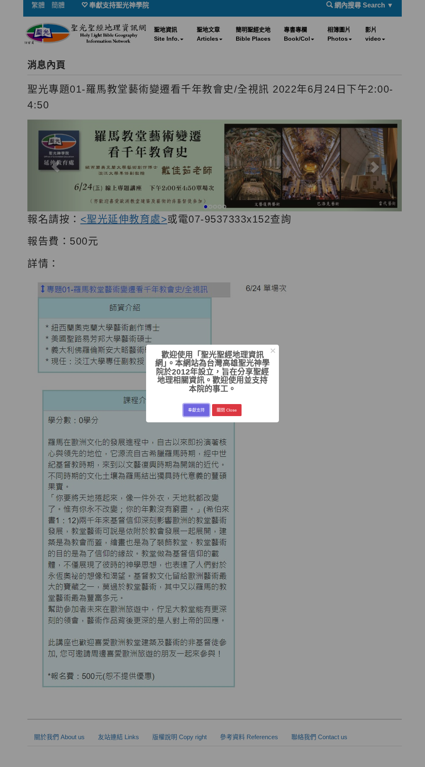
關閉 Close (227, 410)
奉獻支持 (196, 410)
